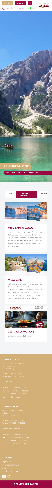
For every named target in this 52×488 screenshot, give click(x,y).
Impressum (6, 462)
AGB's (4, 468)
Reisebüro (8, 3)
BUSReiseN (20, 3)
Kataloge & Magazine (24, 194)
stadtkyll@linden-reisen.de (11, 381)
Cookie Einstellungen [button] (10, 471)
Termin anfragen (26, 484)
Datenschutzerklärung (10, 465)
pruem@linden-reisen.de (11, 428)
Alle (10, 193)
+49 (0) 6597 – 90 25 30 (16, 374)
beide (18, 8)
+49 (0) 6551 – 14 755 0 (16, 420)
